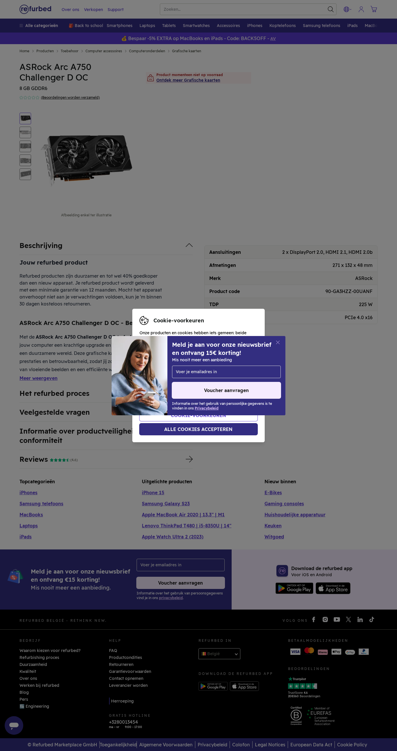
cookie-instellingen (208, 369)
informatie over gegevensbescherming (178, 381)
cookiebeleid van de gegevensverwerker (180, 387)
